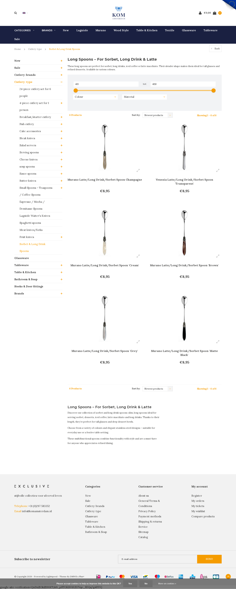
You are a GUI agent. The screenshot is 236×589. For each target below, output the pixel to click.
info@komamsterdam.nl (37, 511)
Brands (47, 30)
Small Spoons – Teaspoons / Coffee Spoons (36, 191)
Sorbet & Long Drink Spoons (64, 49)
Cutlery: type (35, 49)
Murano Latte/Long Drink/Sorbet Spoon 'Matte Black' (184, 353)
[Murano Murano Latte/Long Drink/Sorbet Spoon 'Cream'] (105, 234)
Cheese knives (28, 159)
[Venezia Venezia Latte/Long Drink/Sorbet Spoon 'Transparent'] (184, 148)
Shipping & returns (150, 521)
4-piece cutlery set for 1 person (34, 106)
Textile (169, 30)
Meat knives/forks (31, 230)
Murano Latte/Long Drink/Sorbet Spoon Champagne (105, 179)
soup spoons (27, 166)
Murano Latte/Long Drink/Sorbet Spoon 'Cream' (104, 265)
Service (143, 526)
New (66, 30)
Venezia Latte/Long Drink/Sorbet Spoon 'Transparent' (184, 181)
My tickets (197, 506)
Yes (130, 583)
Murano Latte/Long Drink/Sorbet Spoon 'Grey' (105, 351)
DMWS (73, 576)
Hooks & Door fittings (28, 286)
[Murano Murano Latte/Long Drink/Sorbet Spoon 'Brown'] (184, 234)
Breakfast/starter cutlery (35, 117)
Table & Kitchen (146, 30)
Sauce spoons (28, 173)
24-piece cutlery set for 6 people (35, 92)
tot (144, 84)
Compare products (203, 516)
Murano (101, 30)
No (146, 583)
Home (17, 49)
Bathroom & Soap (25, 279)
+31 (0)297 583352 (39, 506)
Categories (22, 30)
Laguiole (82, 30)
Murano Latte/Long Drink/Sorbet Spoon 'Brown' (184, 265)
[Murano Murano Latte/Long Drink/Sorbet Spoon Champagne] (105, 148)
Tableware (211, 30)
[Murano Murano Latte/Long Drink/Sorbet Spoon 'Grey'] (105, 319)
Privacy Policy (147, 511)
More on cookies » (167, 583)
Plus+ (81, 576)
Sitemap (143, 532)
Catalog (143, 537)
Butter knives (28, 180)
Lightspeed (51, 576)
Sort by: (136, 115)
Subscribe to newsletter (32, 559)
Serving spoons (29, 152)
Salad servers (28, 145)
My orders (197, 500)
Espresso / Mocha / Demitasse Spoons (32, 205)
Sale (17, 39)
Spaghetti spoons (30, 222)
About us (143, 495)
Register (196, 495)
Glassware (189, 30)
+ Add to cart (102, 200)
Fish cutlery (27, 124)
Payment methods (149, 516)
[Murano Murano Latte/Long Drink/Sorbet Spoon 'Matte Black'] (184, 319)
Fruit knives (27, 237)
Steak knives (27, 138)
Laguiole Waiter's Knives (35, 215)
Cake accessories (30, 131)
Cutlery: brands (25, 74)
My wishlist (198, 511)
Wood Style (121, 30)
